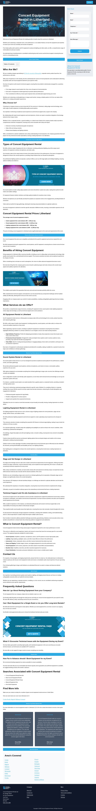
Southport (37, 775)
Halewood (37, 766)
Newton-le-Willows (39, 779)
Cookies (63, 795)
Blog (28, 797)
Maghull (13, 699)
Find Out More (34, 454)
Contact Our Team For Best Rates (34, 139)
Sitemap (63, 797)
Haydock (37, 777)
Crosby (5, 699)
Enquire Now (34, 654)
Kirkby (6, 773)
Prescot (36, 759)
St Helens (37, 773)
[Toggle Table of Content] (16, 64)
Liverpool (23, 699)
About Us (29, 790)
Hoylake (37, 761)
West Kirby (37, 768)
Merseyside (7, 771)
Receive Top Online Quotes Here (34, 353)
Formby (7, 778)
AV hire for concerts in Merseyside (32, 73)
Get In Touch (34, 571)
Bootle (8, 699)
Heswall (37, 770)
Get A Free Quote (34, 749)
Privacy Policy (64, 790)
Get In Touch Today (34, 59)
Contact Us (29, 792)
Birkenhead (7, 775)
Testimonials (30, 795)
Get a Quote (33, 28)
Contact (90, 2)
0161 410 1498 (7, 802)
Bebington (37, 764)
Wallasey (17, 699)
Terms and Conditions (66, 792)
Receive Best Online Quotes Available (34, 235)
